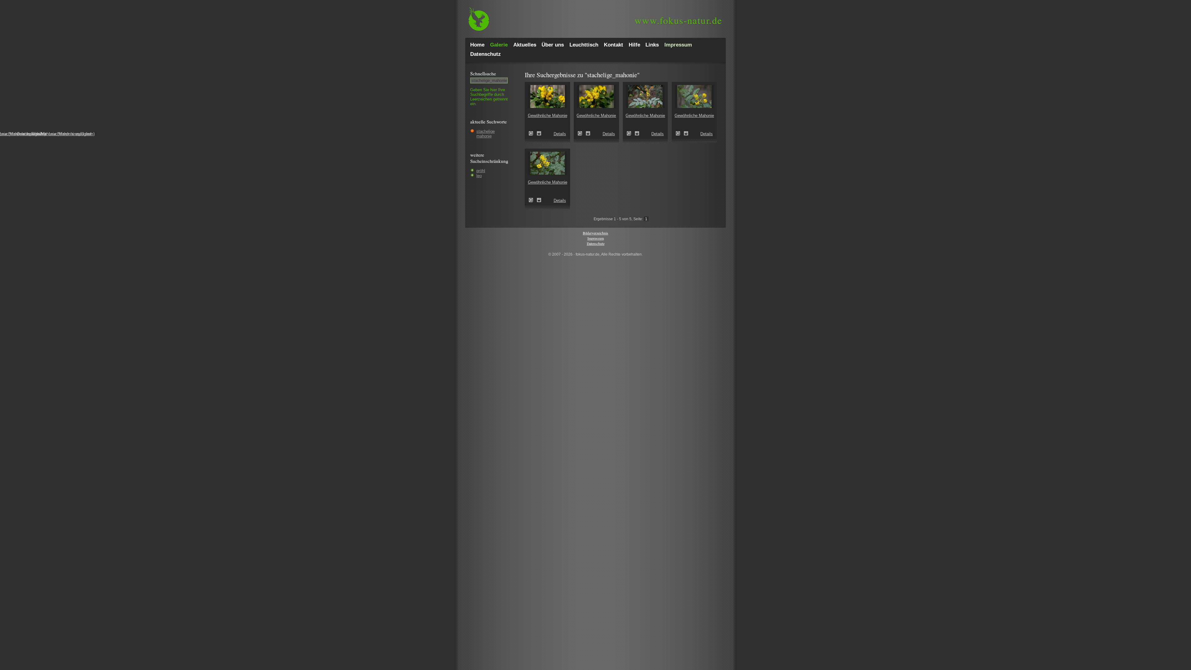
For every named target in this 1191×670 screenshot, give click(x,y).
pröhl (480, 170)
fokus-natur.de (678, 20)
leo (479, 175)
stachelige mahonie (485, 133)
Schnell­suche (483, 73)
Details (560, 134)
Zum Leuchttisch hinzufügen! (539, 133)
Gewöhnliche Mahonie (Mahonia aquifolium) (533, 133)
